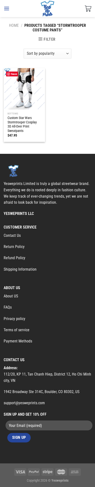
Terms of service (16, 330)
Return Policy (14, 246)
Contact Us (12, 235)
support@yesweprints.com (24, 403)
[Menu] (7, 8)
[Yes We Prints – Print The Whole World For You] (47, 8)
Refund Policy (14, 258)
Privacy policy (14, 318)
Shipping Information (20, 269)
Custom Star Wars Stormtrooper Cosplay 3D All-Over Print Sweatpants (22, 124)
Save (14, 74)
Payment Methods (18, 341)
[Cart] (88, 8)
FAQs (8, 307)
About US (11, 296)
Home (14, 25)
